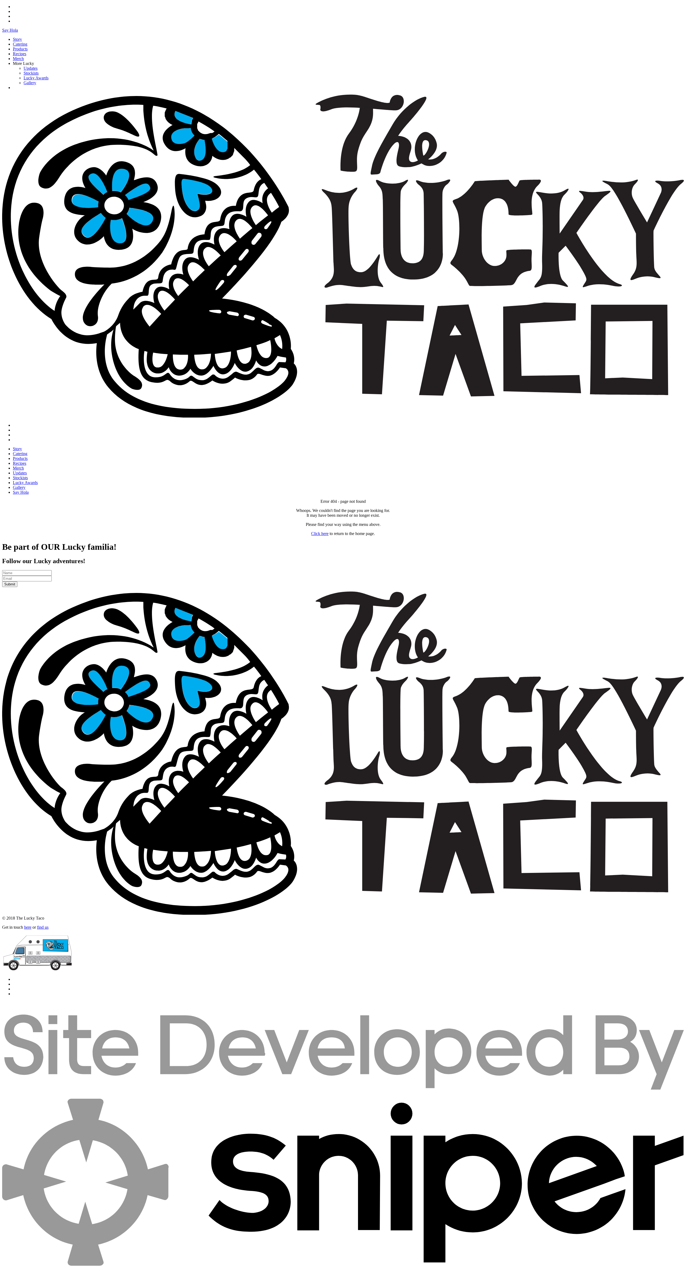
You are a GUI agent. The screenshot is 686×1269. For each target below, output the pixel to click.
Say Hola (10, 30)
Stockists (31, 73)
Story (17, 39)
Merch (18, 58)
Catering (20, 44)
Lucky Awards (36, 78)
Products (20, 49)
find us (43, 927)
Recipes (19, 53)
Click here (320, 533)
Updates (31, 68)
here (27, 927)
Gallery (30, 82)
